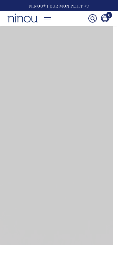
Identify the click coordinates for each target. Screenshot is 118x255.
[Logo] (23, 18)
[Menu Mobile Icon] (50, 18)
